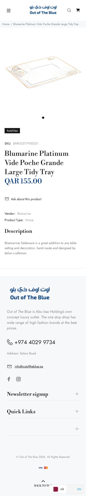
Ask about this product (26, 199)
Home (5, 24)
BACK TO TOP (43, 485)
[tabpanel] (43, 71)
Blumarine (24, 213)
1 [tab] (43, 118)
